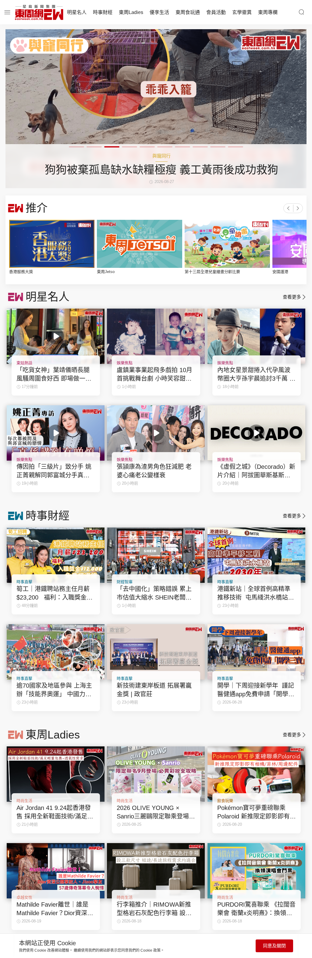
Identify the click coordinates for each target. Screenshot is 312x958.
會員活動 (216, 12)
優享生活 (159, 12)
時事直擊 (24, 581)
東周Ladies (131, 12)
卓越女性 (24, 897)
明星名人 (77, 12)
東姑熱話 (24, 363)
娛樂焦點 (125, 363)
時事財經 (102, 12)
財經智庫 (125, 581)
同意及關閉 (274, 945)
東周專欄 (268, 12)
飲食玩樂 (225, 800)
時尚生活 (24, 800)
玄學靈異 (242, 12)
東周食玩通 (188, 12)
